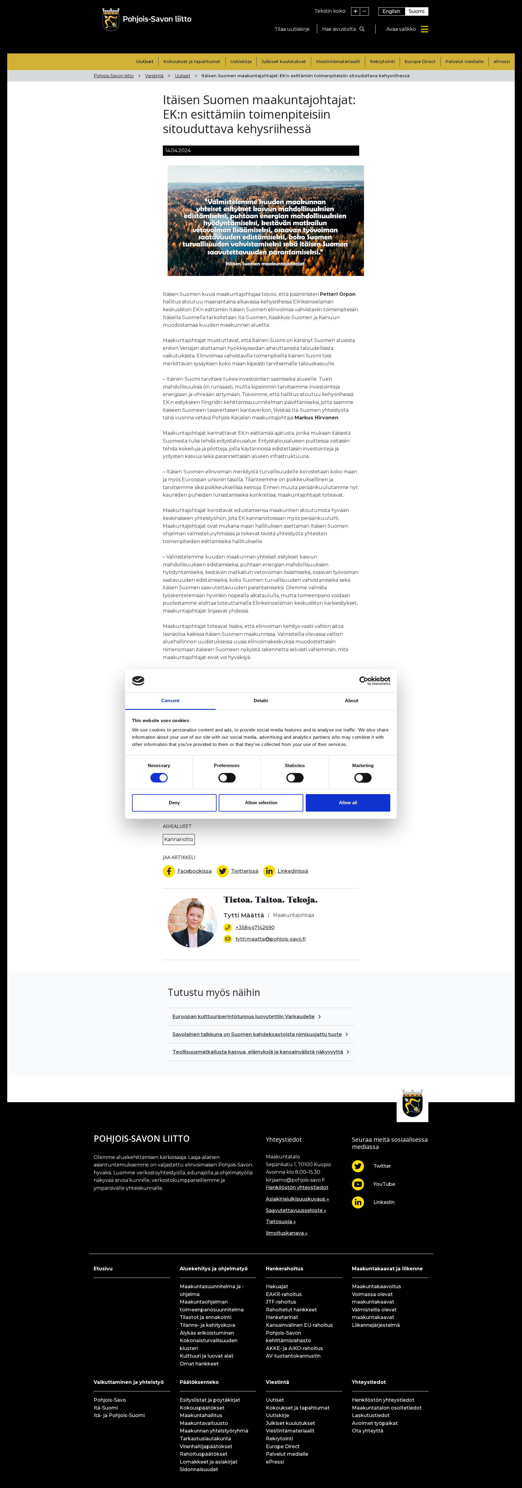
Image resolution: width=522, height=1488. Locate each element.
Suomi (416, 11)
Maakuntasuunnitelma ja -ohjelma (212, 1290)
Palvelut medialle (465, 61)
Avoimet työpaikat (375, 1423)
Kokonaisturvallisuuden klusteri (208, 1344)
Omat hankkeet (199, 1364)
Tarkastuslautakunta (205, 1439)
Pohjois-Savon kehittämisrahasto (288, 1337)
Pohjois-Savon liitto (114, 75)
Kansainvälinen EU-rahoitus (299, 1325)
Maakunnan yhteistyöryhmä (214, 1431)
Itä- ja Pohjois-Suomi (119, 1415)
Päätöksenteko (199, 1382)
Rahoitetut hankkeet (291, 1310)
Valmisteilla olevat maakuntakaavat (374, 1313)
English (391, 11)
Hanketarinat (282, 1317)
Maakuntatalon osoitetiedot (387, 1408)
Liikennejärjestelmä (376, 1325)
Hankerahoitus (284, 1269)
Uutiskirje (241, 61)
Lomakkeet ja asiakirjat (208, 1462)
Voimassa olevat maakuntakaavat (373, 1298)
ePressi (502, 61)
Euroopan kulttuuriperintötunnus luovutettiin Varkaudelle (243, 1016)
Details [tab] (261, 700)
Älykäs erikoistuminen (207, 1333)
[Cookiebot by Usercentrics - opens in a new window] (363, 680)
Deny (174, 802)
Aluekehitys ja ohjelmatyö (214, 1269)
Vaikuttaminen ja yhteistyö (129, 1382)
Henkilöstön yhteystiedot (297, 1187)
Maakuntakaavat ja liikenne (387, 1269)
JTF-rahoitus (281, 1302)
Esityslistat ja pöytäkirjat (210, 1400)
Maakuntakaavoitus (376, 1286)
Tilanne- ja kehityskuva (207, 1325)
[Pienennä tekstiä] (364, 11)
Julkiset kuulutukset (284, 61)
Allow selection (261, 802)
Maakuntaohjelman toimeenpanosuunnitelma (212, 1306)
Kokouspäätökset (202, 1408)
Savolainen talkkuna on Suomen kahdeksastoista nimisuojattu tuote (257, 1034)
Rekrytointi (382, 61)
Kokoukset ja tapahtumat (192, 61)
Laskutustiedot (371, 1415)
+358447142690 (255, 927)
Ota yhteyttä (367, 1431)
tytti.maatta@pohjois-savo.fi (271, 939)
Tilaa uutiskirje (292, 29)
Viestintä (154, 75)
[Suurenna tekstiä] (355, 11)
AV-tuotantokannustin (293, 1356)
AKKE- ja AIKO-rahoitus (294, 1348)
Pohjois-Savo (110, 1400)
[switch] (227, 777)
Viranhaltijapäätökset (206, 1446)
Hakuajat (277, 1286)
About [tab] (351, 700)
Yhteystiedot (369, 1382)
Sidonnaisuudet (199, 1469)
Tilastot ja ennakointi (205, 1317)
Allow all (348, 802)
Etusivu (103, 1269)
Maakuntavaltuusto (204, 1423)
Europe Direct (420, 61)
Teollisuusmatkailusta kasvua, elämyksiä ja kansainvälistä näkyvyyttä (257, 1052)
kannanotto (178, 839)
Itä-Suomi (106, 1408)
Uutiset (144, 61)
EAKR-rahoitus (284, 1294)
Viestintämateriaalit (338, 61)
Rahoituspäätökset (203, 1454)
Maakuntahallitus (201, 1415)
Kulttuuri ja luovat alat (207, 1356)
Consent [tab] (170, 700)
